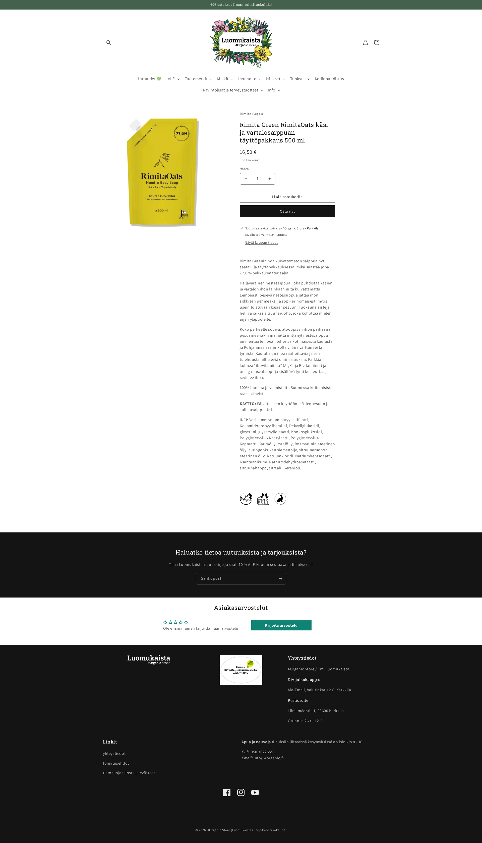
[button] (108, 42)
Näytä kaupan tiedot (261, 242)
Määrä (244, 169)
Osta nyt (287, 211)
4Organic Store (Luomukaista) (230, 830)
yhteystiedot (114, 753)
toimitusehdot (116, 763)
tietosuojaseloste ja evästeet (129, 772)
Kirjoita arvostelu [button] (281, 625)
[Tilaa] (280, 578)
